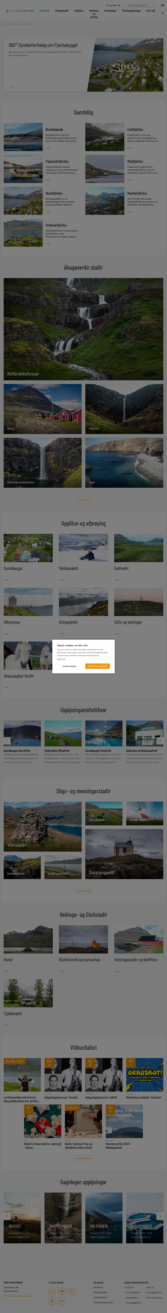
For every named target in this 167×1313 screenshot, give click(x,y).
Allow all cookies (97, 666)
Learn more (61, 659)
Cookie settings (69, 666)
